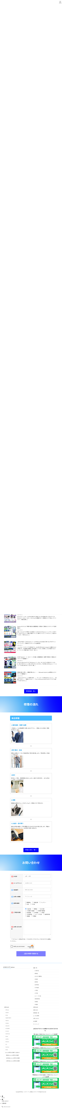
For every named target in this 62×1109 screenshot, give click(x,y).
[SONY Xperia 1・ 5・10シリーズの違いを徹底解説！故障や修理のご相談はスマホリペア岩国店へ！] (10, 662)
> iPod (6, 1015)
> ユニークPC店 (37, 996)
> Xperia (7, 1020)
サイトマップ (36, 1024)
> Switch (7, 1012)
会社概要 (35, 1021)
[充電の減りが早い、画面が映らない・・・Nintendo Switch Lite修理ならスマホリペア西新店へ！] (10, 677)
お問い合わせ (36, 1018)
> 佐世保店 (36, 984)
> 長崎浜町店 (37, 998)
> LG (6, 1044)
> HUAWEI (7, 1028)
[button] (31, 691)
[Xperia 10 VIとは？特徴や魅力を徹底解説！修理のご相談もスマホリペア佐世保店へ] (10, 632)
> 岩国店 (36, 1001)
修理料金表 (6, 1007)
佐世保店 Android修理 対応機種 (13, 1058)
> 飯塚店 (36, 982)
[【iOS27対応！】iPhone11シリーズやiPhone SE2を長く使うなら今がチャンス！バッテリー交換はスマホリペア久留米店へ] (10, 647)
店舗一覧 (35, 967)
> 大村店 (36, 993)
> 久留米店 (36, 970)
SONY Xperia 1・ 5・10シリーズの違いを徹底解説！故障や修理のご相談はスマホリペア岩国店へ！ (36, 657)
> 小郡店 (36, 990)
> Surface (7, 1047)
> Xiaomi (7, 1041)
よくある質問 (36, 1015)
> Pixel (6, 1036)
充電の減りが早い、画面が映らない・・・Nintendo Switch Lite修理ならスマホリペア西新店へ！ (36, 673)
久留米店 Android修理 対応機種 (13, 1061)
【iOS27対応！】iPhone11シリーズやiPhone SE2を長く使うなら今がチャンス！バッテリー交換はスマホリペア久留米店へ (36, 642)
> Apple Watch (8, 1017)
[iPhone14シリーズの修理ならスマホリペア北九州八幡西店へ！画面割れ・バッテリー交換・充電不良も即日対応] (10, 616)
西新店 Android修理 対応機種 (12, 1055)
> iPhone (7, 1010)
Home (3, 1097)
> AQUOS (7, 1025)
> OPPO (7, 1039)
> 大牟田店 (36, 987)
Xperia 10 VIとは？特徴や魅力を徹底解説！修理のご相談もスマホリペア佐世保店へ (36, 627)
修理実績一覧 (36, 1012)
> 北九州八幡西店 (38, 976)
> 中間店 (36, 1004)
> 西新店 (36, 973)
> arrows (7, 1031)
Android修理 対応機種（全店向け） (12, 1052)
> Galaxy (7, 1023)
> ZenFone (7, 1033)
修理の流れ (35, 1010)
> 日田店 (36, 979)
